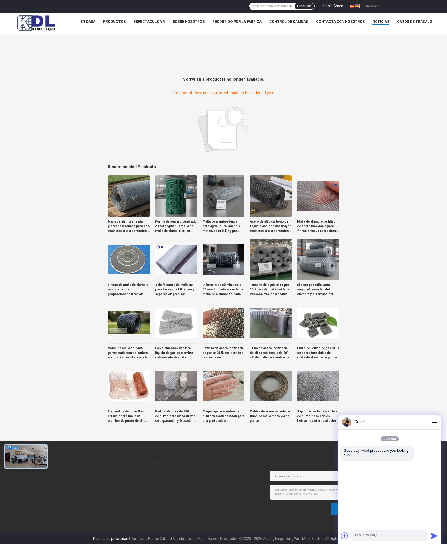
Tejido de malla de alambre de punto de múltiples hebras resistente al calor (317, 416)
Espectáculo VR (149, 22)
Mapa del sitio (80, 511)
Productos (114, 22)
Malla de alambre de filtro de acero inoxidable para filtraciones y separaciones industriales (317, 226)
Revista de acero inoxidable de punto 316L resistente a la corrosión (223, 352)
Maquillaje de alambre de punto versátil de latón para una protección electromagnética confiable (223, 416)
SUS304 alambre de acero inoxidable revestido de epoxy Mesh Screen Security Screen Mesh (152, 504)
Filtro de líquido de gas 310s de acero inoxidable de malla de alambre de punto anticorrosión (318, 353)
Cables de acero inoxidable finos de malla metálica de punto (270, 416)
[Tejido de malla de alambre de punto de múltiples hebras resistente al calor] (318, 386)
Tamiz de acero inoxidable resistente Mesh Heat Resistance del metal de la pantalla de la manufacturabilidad (149, 476)
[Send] (434, 535)
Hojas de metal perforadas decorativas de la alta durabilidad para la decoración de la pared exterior (228, 490)
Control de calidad (288, 22)
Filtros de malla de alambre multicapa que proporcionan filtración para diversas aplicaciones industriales (128, 289)
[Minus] (434, 422)
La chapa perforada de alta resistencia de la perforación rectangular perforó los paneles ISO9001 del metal (229, 476)
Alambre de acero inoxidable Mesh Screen (151, 464)
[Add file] (344, 535)
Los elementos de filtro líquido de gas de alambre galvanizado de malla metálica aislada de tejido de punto (174, 353)
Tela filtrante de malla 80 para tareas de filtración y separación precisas (174, 289)
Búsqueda (304, 6)
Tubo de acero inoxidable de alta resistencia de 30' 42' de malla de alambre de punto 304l (269, 353)
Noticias (381, 22)
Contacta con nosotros (340, 22)
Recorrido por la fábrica (237, 22)
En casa (87, 22)
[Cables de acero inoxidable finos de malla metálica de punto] (271, 386)
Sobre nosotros (189, 22)
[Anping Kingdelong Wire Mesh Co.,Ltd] (35, 23)
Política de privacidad (110, 539)
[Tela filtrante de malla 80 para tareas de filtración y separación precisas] (176, 259)
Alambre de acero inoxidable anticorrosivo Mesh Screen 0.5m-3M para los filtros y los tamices (152, 490)
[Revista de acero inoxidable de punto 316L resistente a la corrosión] (223, 322)
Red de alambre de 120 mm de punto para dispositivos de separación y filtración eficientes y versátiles (175, 416)
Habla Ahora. (333, 6)
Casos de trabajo (414, 22)
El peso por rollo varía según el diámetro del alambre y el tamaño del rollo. (315, 289)
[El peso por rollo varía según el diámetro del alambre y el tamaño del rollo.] (318, 259)
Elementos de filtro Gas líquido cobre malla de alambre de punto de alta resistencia (126, 416)
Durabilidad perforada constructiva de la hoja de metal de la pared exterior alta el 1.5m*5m (229, 504)
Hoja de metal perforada (213, 464)
